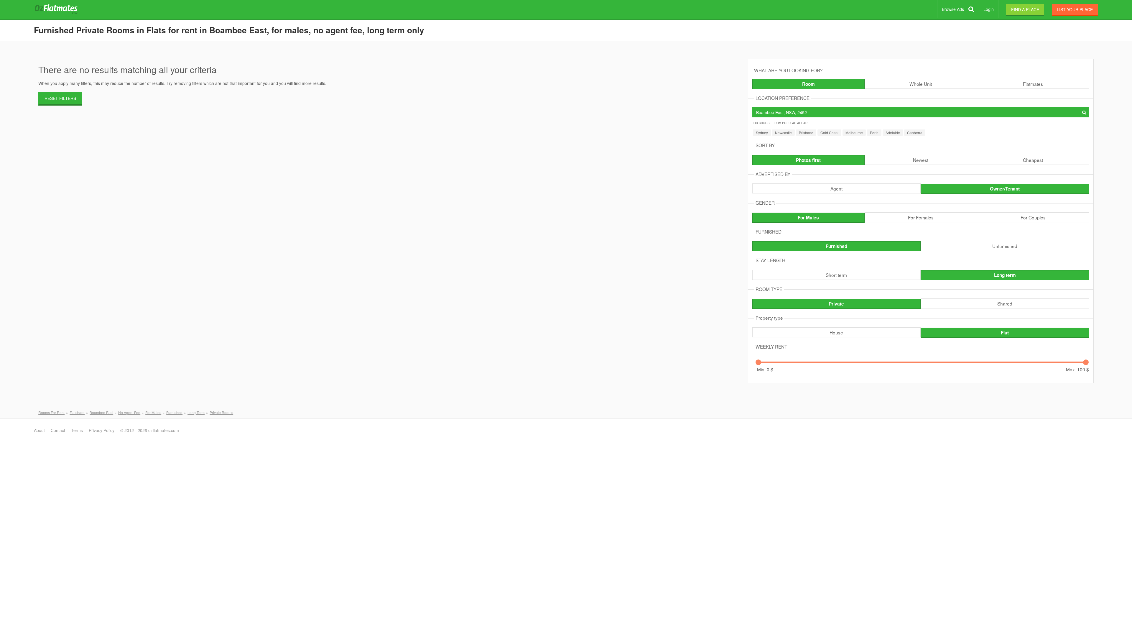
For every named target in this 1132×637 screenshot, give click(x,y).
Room (808, 84)
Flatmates (1033, 84)
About (39, 430)
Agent (836, 188)
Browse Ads (953, 9)
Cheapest (1033, 160)
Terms (77, 430)
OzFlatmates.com (63, 10)
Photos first (808, 160)
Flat (1005, 332)
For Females (921, 217)
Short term (836, 275)
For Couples (1033, 217)
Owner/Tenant (1005, 188)
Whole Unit (920, 84)
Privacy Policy (101, 430)
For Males (808, 217)
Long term (1005, 275)
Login (988, 9)
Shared (1004, 303)
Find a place (1025, 9)
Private (836, 304)
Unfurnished (1004, 246)
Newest (920, 160)
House (836, 332)
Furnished (836, 246)
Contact (58, 430)
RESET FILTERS (60, 98)
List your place (1075, 9)
